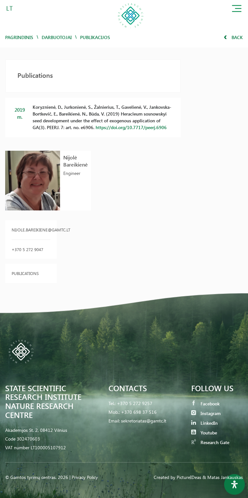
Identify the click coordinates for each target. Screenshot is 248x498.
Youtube (208, 433)
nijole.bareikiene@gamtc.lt (31, 229)
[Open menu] (237, 9)
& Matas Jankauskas (222, 477)
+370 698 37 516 (139, 412)
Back (236, 37)
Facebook (209, 404)
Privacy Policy (85, 477)
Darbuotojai (57, 37)
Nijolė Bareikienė (75, 161)
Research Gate (214, 442)
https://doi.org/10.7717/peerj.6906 (131, 127)
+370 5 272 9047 (27, 249)
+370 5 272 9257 (134, 403)
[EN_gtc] (130, 30)
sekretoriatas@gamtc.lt (143, 421)
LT (9, 8)
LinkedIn (208, 423)
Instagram (210, 413)
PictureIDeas (189, 477)
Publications (25, 273)
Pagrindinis (19, 37)
